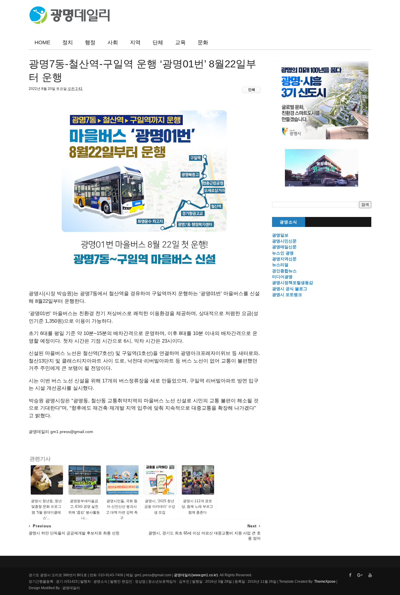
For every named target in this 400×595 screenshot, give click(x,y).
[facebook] (350, 575)
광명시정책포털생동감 (292, 282)
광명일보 (280, 235)
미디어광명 (282, 276)
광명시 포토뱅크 (287, 294)
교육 (180, 42)
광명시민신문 (284, 241)
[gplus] (360, 575)
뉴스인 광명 (283, 253)
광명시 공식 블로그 (289, 288)
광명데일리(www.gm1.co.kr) (196, 575)
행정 (90, 42)
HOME (42, 42)
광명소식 (288, 222)
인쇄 (251, 90)
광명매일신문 (284, 247)
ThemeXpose (325, 581)
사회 (112, 42)
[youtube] (370, 575)
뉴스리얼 (280, 264)
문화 (203, 42)
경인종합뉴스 (284, 271)
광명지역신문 (284, 259)
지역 (135, 42)
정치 (67, 42)
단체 (158, 42)
